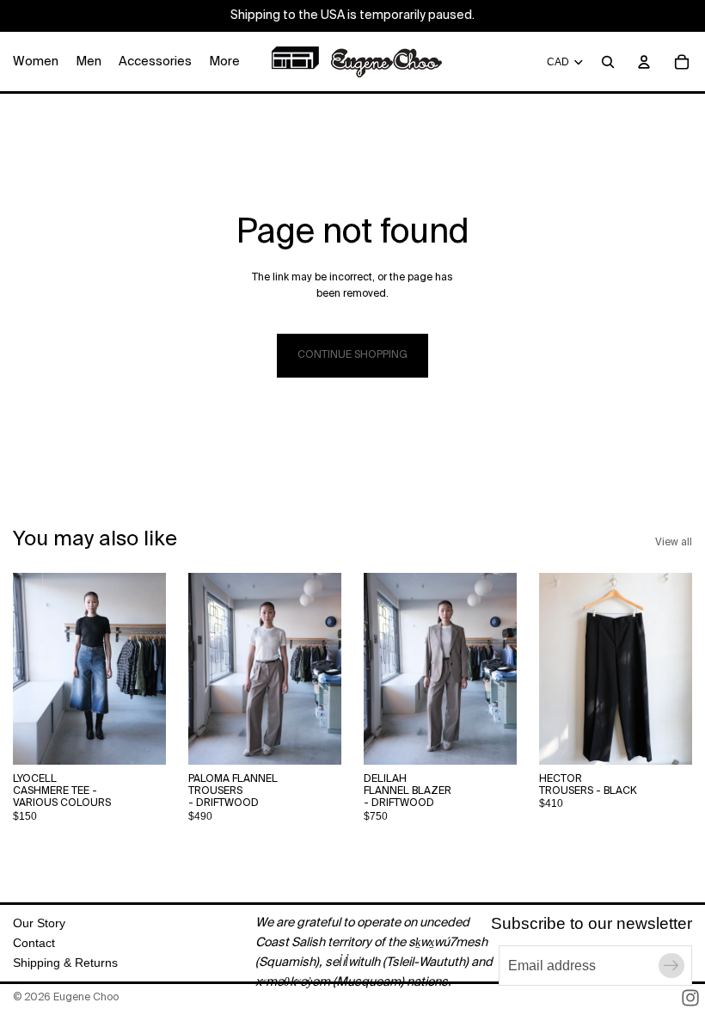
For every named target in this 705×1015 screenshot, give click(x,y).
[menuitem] (224, 61)
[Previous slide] (32, 668)
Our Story (39, 923)
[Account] (644, 62)
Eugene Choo (86, 998)
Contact (34, 943)
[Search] (608, 62)
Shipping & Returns (65, 962)
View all (673, 543)
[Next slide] (147, 668)
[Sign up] (671, 966)
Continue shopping (352, 355)
